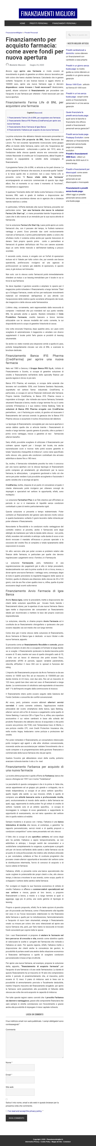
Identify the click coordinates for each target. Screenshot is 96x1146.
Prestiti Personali (31, 33)
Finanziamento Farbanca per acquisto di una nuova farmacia (33, 130)
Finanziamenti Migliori (48, 13)
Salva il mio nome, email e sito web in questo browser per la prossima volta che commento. (32, 1104)
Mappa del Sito (57, 1142)
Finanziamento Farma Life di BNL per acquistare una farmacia (33, 118)
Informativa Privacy (32, 1142)
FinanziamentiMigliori (14, 33)
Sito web (10, 1087)
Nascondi (38, 113)
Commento (11, 1029)
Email (9, 1074)
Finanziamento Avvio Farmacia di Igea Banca (26, 127)
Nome (9, 1062)
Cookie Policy (45, 1142)
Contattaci (67, 1142)
